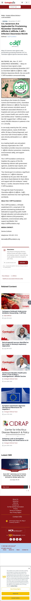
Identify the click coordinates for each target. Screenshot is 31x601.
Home (3, 15)
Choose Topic (13, 7)
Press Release (5, 276)
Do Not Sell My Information (15, 507)
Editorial (15, 503)
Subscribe (22, 262)
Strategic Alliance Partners (13, 15)
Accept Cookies (15, 598)
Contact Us (15, 505)
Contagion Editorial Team (10, 379)
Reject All (15, 593)
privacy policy (8, 267)
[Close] (29, 568)
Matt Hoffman (7, 315)
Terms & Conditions (15, 510)
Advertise (15, 501)
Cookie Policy (13, 586)
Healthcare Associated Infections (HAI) (13, 278)
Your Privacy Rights (15, 512)
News (18, 549)
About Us (15, 499)
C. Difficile (13, 276)
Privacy (15, 509)
